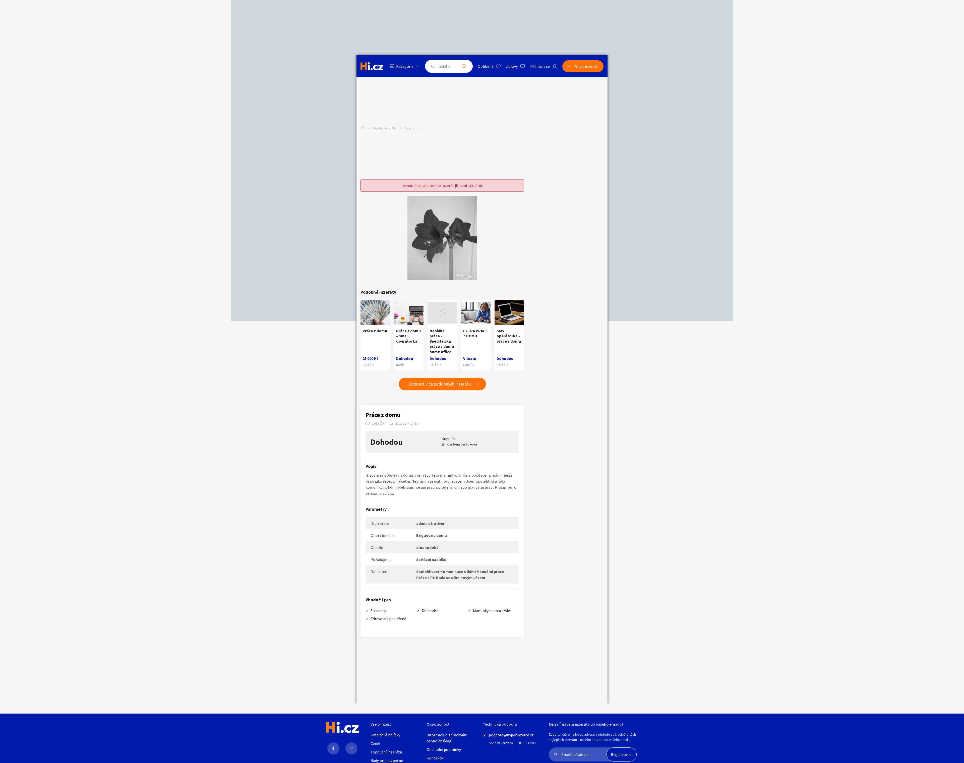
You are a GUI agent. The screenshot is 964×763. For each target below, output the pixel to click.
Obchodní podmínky (444, 749)
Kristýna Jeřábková (462, 444)
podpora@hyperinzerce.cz (511, 734)
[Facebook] (333, 748)
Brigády (410, 128)
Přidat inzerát (585, 66)
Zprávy (512, 66)
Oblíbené (486, 66)
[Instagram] (351, 748)
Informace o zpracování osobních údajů (447, 737)
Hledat (464, 66)
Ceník (375, 743)
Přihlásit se (540, 66)
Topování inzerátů (386, 751)
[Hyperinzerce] (371, 66)
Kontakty (435, 757)
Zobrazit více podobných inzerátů (440, 384)
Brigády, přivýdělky (384, 128)
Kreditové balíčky (385, 734)
